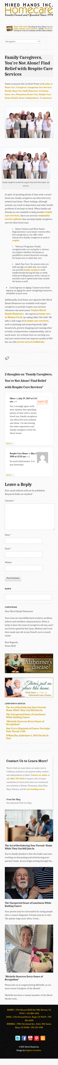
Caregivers (21, 87)
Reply (9, 443)
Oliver (13, 398)
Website (8, 562)
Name (8, 535)
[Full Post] (51, 840)
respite (15, 240)
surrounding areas (35, 789)
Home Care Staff (19, 91)
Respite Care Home (19, 453)
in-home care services (36, 320)
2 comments (46, 98)
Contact (35, 310)
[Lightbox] (48, 840)
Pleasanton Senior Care (27, 94)
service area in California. (30, 341)
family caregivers (32, 270)
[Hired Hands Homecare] (29, 16)
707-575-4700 (37, 1027)
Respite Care (45, 94)
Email (8, 548)
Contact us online (39, 775)
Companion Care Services (40, 87)
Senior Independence (29, 98)
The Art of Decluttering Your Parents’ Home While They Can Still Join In (26, 709)
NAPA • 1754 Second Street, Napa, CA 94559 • (27, 1017)
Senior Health (11, 98)
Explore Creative (33, 1050)
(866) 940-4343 (17, 778)
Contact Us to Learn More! (27, 761)
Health (8, 91)
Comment (10, 500)
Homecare (33, 91)
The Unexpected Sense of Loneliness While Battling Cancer (26, 716)
